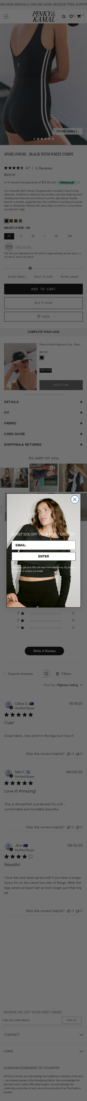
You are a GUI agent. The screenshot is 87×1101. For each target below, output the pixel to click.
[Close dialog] (75, 499)
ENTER (43, 556)
